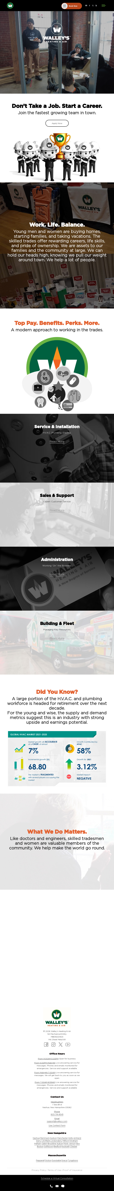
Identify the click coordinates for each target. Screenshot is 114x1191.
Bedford (57, 1146)
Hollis (70, 1138)
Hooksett (65, 1146)
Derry (38, 1141)
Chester (73, 1146)
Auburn (60, 1144)
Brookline (52, 1144)
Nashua (36, 1138)
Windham (73, 1141)
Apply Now (57, 123)
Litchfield (46, 1141)
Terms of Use (54, 1170)
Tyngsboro (73, 1160)
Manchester (62, 1138)
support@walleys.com (57, 1121)
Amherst (77, 1138)
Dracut (64, 1160)
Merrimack (44, 1138)
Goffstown (48, 1146)
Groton (48, 1160)
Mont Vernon (69, 1144)
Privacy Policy (39, 1170)
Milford (66, 1141)
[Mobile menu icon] (103, 5)
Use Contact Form (57, 1125)
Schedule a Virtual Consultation (57, 1178)
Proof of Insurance (72, 1170)
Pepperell (40, 1160)
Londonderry (56, 1141)
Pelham (37, 1144)
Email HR (57, 951)
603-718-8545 (57, 1114)
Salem (44, 1144)
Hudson (53, 1138)
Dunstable (56, 1160)
